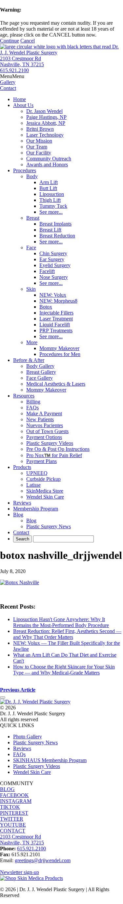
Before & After (28, 360)
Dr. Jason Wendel (44, 111)
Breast (32, 218)
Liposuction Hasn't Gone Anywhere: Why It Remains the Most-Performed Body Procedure (61, 622)
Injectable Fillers (56, 312)
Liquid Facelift (54, 324)
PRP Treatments (55, 330)
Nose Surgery (53, 277)
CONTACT (12, 831)
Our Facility (38, 152)
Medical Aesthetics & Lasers (55, 384)
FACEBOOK (14, 795)
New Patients (40, 419)
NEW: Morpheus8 (58, 301)
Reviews (22, 503)
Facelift (47, 271)
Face (31, 247)
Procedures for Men (59, 354)
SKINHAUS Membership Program (50, 760)
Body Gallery (40, 366)
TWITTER (11, 819)
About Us (23, 105)
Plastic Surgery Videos (49, 443)
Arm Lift (48, 182)
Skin (31, 289)
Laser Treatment (56, 318)
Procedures (24, 170)
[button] (12, 76)
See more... (51, 212)
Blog (18, 514)
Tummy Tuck (53, 206)
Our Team (36, 147)
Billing (33, 401)
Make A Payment (44, 413)
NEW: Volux (52, 295)
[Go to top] (2, 698)
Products (22, 467)
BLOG (7, 789)
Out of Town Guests (47, 431)
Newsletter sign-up (19, 872)
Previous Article (17, 690)
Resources (23, 395)
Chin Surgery (53, 253)
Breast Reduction (57, 235)
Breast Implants (55, 224)
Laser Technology (45, 135)
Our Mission (39, 141)
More (31, 342)
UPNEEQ (37, 473)
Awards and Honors (47, 164)
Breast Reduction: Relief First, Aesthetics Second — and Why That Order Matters (67, 634)
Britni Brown (40, 129)
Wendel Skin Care (45, 497)
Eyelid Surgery (55, 265)
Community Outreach (48, 158)
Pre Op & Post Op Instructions (58, 449)
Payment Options (44, 437)
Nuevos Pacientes (44, 425)
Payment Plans (41, 461)
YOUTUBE (13, 825)
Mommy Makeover (59, 348)
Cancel (27, 40)
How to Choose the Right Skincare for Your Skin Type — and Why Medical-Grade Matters (64, 669)
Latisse (33, 485)
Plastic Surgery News (48, 526)
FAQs (32, 407)
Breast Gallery (41, 372)
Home (19, 99)
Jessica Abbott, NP (45, 123)
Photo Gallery (27, 736)
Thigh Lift (50, 200)
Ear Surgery (51, 259)
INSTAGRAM (15, 801)
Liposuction (51, 194)
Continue (9, 40)
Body (32, 176)
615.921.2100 (14, 70)
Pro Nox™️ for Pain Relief (54, 455)
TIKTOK (10, 807)
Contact (21, 532)
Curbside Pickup (43, 479)
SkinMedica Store (44, 491)
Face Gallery (39, 378)
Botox (45, 307)
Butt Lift (48, 188)
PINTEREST (14, 813)
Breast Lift (50, 230)
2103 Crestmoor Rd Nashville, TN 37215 (22, 61)
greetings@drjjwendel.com (43, 860)
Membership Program (35, 508)
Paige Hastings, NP (46, 117)
